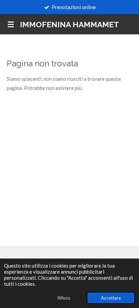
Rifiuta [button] (63, 298)
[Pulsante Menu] (10, 24)
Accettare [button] (111, 298)
